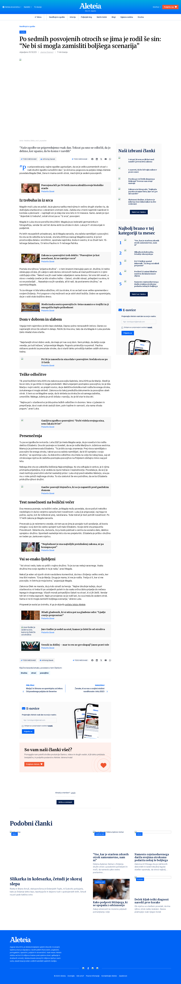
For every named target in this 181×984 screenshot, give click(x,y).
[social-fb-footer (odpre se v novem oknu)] (88, 968)
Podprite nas (169, 7)
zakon (14, 834)
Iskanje (39, 7)
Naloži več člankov (139, 212)
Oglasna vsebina (126, 17)
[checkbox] (22, 726)
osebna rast (99, 834)
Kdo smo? (80, 976)
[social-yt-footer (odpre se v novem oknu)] (83, 968)
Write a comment (65, 802)
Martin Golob (102, 17)
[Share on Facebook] (92, 159)
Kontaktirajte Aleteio (109, 976)
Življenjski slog (86, 17)
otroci (33, 673)
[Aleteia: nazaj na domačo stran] (90, 5)
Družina (141, 17)
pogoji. (50, 726)
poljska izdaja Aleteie (75, 604)
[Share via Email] (106, 159)
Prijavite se (28, 731)
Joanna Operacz (46, 52)
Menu (39, 17)
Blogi (113, 17)
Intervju (73, 17)
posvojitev (44, 673)
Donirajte (71, 976)
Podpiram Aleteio (33, 764)
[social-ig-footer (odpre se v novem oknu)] (97, 968)
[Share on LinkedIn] (97, 159)
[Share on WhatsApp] (110, 159)
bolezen (140, 879)
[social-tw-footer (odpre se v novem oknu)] (93, 968)
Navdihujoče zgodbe (57, 17)
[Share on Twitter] (101, 159)
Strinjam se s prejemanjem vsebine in (38, 726)
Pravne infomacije (92, 976)
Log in (73, 793)
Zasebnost (123, 976)
